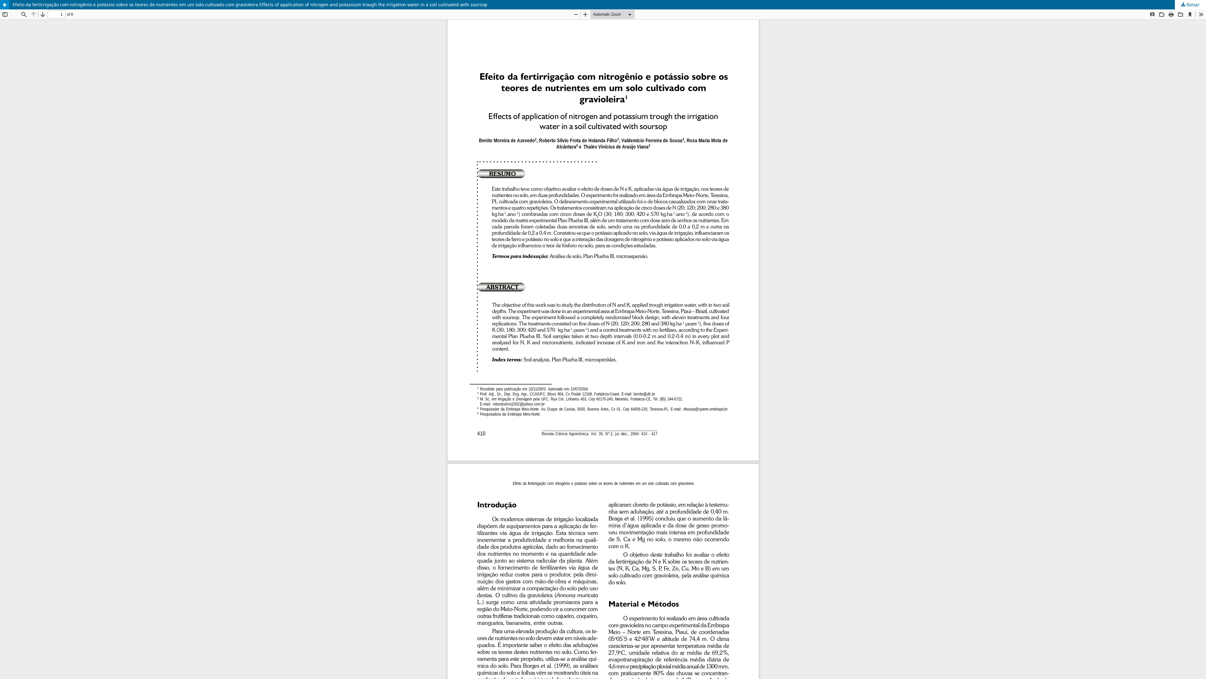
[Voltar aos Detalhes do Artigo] (4, 4)
